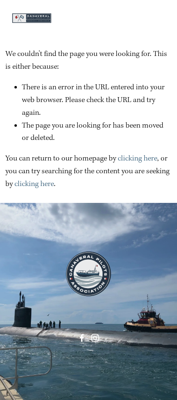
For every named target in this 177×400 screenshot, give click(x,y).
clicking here (137, 158)
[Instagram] (95, 338)
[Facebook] (82, 338)
